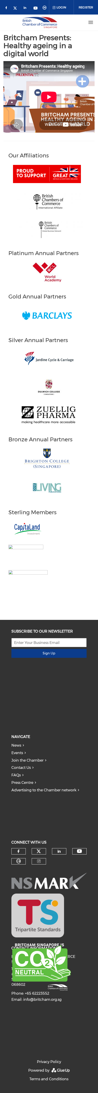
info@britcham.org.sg (42, 999)
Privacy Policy (49, 1062)
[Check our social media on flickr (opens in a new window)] (45, 8)
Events (17, 753)
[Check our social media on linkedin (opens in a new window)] (26, 8)
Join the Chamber (27, 760)
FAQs (16, 775)
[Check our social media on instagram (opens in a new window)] (39, 861)
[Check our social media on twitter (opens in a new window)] (16, 8)
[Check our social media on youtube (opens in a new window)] (35, 8)
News (16, 745)
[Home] (39, 22)
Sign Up (49, 653)
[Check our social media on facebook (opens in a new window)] (7, 8)
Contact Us (21, 767)
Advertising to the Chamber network (43, 790)
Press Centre (22, 782)
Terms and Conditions (48, 1079)
